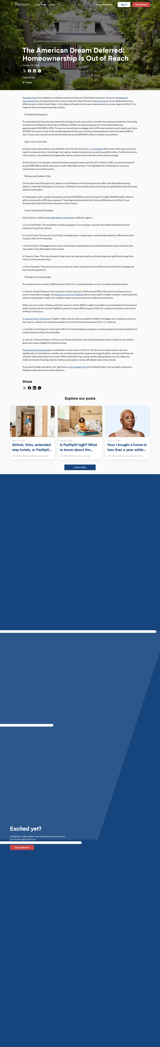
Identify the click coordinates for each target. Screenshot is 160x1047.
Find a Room (40, 4)
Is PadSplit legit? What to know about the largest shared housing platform (79, 452)
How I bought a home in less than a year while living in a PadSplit (127, 449)
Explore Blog (80, 467)
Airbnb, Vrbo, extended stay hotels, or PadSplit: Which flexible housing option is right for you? (31, 452)
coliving (86, 456)
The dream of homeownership (37, 350)
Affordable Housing (25, 456)
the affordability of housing (60, 217)
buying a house (101, 101)
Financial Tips (28, 77)
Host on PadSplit (104, 4)
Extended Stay (41, 456)
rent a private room (77, 366)
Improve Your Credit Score (37, 318)
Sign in (124, 4)
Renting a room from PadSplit (69, 294)
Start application (22, 847)
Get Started (141, 4)
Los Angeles (97, 148)
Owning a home (30, 97)
